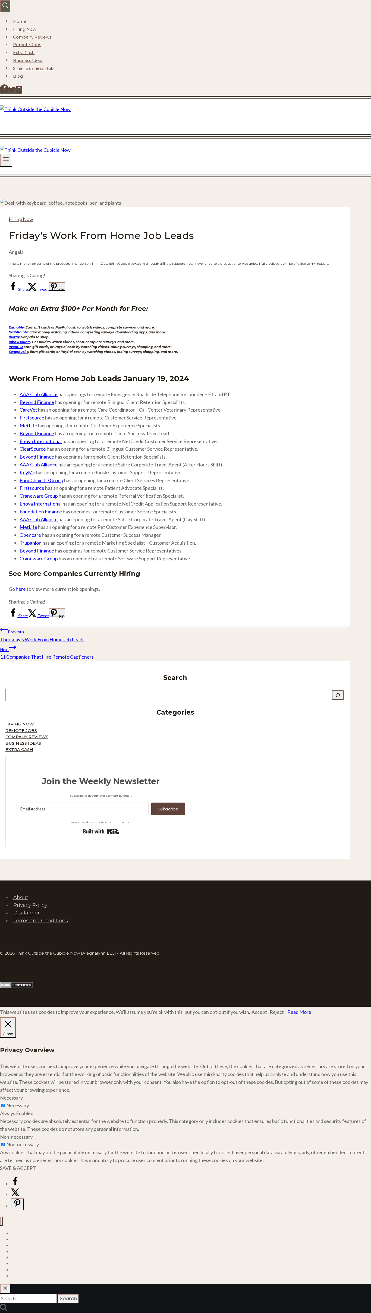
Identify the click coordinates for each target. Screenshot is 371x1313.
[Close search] (5, 1289)
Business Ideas (28, 60)
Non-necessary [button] (16, 1137)
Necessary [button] (11, 1098)
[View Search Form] (5, 6)
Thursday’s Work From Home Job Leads (42, 635)
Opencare (30, 535)
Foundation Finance (41, 512)
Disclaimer (26, 913)
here (21, 589)
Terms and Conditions (40, 921)
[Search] (338, 695)
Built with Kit (101, 831)
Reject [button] (277, 1012)
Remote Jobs (27, 44)
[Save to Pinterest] (17, 1204)
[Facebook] (4, 91)
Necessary (17, 1105)
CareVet (28, 410)
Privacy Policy (30, 905)
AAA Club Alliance (39, 394)
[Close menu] (1, 1221)
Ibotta (14, 337)
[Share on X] (15, 1194)
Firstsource (32, 418)
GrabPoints (18, 332)
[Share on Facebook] (15, 1184)
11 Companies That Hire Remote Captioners (47, 653)
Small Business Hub (33, 68)
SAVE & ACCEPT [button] (18, 1168)
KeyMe (27, 472)
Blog (18, 76)
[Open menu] (6, 160)
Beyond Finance (37, 402)
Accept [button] (259, 1012)
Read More (299, 1012)
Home (19, 21)
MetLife (28, 425)
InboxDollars (19, 342)
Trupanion (31, 543)
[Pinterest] (19, 91)
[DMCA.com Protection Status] (16, 986)
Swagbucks (18, 352)
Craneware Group (39, 496)
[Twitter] (12, 91)
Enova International (41, 441)
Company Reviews (32, 37)
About (20, 897)
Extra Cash (23, 52)
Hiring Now (24, 29)
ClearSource (33, 449)
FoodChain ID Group (41, 480)
